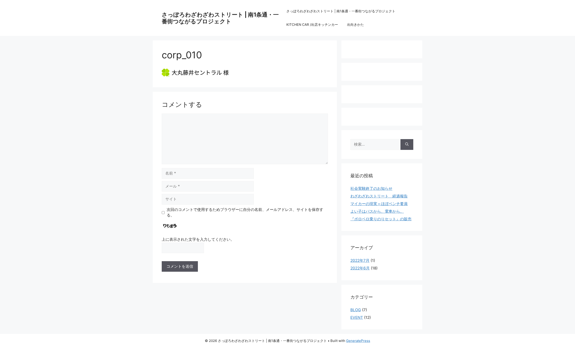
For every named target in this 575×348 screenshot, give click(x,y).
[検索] (406, 144)
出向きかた (355, 24)
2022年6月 (360, 268)
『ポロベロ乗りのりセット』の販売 (380, 219)
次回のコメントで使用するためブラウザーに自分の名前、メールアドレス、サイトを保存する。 (245, 212)
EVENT (356, 317)
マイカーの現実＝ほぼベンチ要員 (379, 203)
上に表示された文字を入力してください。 (198, 239)
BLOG (355, 310)
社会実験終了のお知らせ (371, 188)
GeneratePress (358, 341)
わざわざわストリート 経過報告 (379, 196)
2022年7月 (359, 260)
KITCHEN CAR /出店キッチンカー (312, 24)
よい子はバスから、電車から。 (377, 211)
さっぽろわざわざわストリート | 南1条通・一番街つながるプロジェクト (220, 18)
